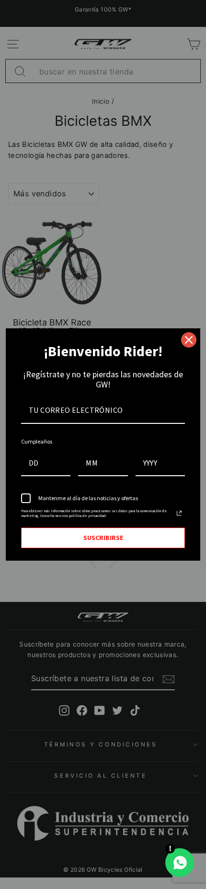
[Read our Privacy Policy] (179, 513)
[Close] (188, 339)
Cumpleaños (36, 441)
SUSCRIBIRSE (103, 537)
